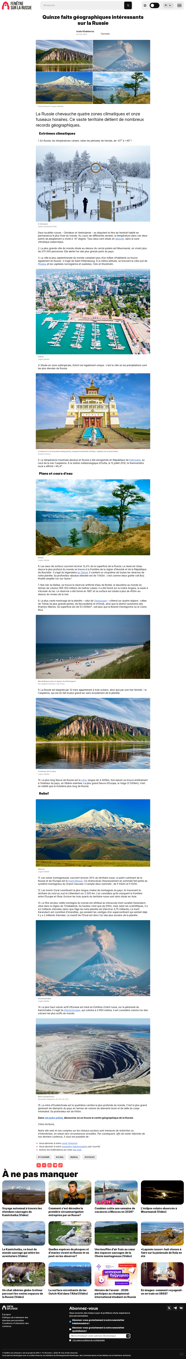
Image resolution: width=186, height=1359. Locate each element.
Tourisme (105, 34)
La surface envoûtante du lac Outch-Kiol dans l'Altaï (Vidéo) (68, 1292)
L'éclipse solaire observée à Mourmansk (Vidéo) (159, 1210)
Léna (83, 780)
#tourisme (43, 1157)
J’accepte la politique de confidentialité (88, 1340)
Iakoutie (119, 238)
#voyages (90, 1157)
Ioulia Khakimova (85, 31)
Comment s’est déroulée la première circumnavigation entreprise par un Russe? (66, 1212)
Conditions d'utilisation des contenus (15, 1324)
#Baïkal (74, 1157)
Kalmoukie (135, 460)
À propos (6, 1314)
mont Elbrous (75, 880)
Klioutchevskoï (72, 1010)
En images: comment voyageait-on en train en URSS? (162, 1292)
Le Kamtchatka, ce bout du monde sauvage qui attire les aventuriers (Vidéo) (20, 1253)
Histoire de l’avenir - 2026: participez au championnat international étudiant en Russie (115, 1294)
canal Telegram (69, 1143)
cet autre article (54, 1117)
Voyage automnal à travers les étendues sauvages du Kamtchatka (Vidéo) (22, 1212)
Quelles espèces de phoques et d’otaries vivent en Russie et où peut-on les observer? (68, 1253)
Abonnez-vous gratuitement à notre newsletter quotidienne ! (98, 1329)
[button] (122, 4)
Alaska (42, 264)
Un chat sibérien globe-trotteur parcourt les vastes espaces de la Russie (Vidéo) (22, 1294)
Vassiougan (101, 600)
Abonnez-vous (83, 1308)
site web (77, 1149)
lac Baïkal (82, 572)
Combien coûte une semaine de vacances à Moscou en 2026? (115, 1210)
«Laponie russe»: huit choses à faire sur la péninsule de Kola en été (161, 1253)
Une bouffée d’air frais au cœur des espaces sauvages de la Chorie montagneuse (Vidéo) (115, 1253)
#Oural (60, 1157)
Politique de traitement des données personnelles (15, 1319)
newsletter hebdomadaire (75, 1146)
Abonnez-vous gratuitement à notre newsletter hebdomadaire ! (98, 1322)
